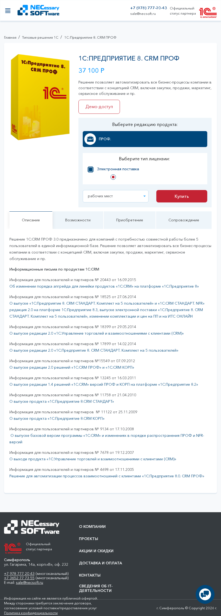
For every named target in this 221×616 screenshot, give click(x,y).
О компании (92, 526)
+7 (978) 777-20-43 (148, 8)
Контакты (90, 575)
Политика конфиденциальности (31, 613)
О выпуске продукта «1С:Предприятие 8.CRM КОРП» (57, 418)
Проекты (88, 539)
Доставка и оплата (100, 563)
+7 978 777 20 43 (19, 573)
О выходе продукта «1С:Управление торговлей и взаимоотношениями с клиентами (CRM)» (92, 459)
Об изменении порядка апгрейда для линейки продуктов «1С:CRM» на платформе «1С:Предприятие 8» (104, 286)
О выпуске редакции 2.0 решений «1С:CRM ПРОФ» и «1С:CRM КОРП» (71, 367)
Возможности (78, 220)
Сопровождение (183, 220)
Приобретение (129, 220)
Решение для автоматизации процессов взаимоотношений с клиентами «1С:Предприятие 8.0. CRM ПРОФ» (106, 476)
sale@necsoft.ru (143, 14)
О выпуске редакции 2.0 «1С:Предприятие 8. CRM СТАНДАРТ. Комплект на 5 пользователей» (93, 350)
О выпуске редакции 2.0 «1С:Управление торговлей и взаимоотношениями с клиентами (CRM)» (96, 333)
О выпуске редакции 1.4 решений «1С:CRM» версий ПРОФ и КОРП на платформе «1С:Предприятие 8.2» (103, 384)
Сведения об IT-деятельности (96, 588)
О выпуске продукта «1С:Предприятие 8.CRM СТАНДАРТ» (61, 401)
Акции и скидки (96, 551)
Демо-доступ (99, 106)
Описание (31, 220)
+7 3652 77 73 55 (19, 577)
